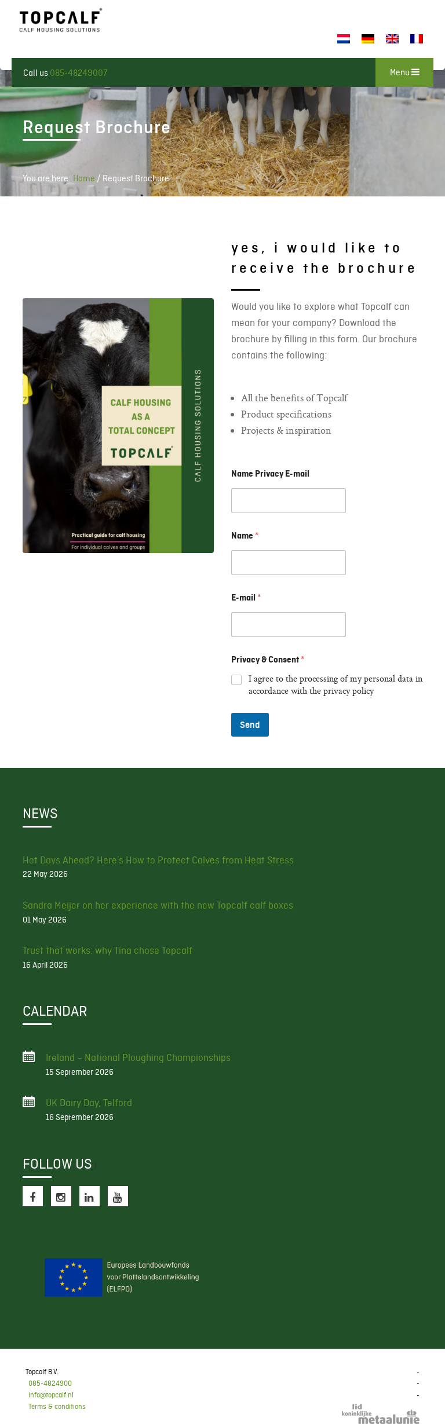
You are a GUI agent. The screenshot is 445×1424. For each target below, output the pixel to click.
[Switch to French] (416, 39)
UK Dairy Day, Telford (89, 1102)
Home (84, 178)
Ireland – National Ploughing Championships (138, 1057)
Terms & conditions (57, 1407)
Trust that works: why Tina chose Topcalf (107, 950)
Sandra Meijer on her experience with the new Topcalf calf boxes (158, 905)
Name (244, 535)
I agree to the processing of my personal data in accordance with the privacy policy (335, 686)
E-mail (246, 597)
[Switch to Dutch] (343, 39)
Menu (400, 72)
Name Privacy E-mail (270, 473)
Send (250, 724)
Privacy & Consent (267, 659)
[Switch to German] (368, 39)
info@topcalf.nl (51, 1395)
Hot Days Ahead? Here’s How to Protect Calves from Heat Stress (158, 860)
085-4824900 (50, 1383)
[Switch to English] (392, 39)
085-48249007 (78, 73)
